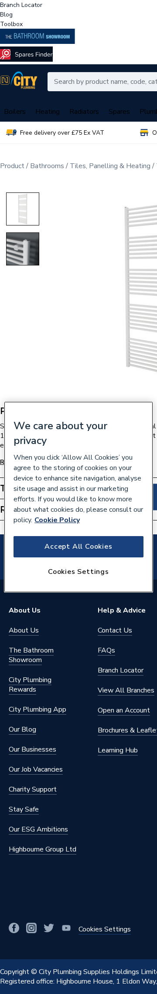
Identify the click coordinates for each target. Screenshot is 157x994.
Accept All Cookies (78, 546)
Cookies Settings (78, 572)
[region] (78, 497)
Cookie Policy (57, 520)
